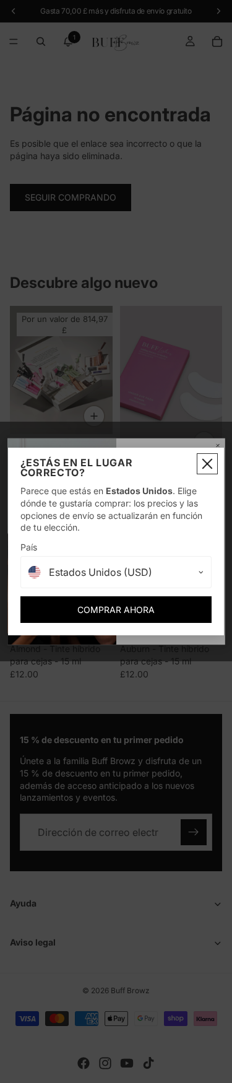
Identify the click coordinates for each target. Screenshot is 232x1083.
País (28, 547)
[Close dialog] (207, 463)
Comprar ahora (116, 609)
